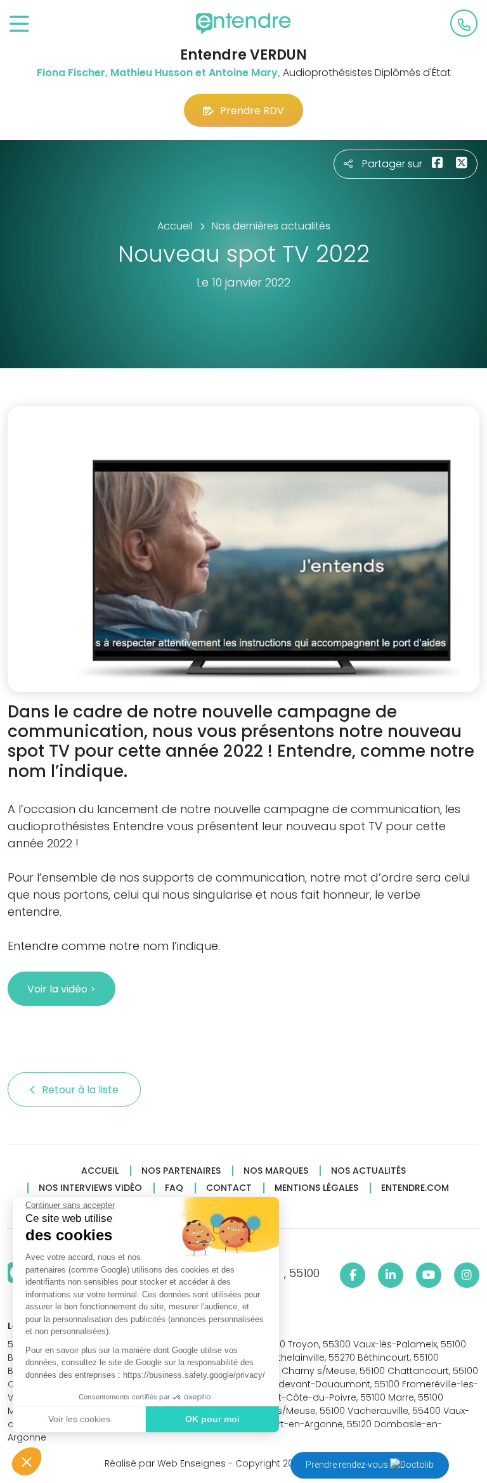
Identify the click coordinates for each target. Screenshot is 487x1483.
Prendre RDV (252, 110)
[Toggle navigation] (19, 24)
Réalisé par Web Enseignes (165, 1463)
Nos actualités (368, 1170)
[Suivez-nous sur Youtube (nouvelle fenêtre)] (428, 1275)
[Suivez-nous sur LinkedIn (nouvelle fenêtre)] (390, 1275)
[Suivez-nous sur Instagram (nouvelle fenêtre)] (466, 1275)
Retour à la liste (81, 1089)
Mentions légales (316, 1188)
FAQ (174, 1188)
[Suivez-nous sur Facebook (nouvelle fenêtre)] (352, 1275)
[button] (26, 1461)
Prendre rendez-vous (348, 1465)
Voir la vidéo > (61, 989)
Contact (229, 1188)
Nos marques (276, 1170)
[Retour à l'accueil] (243, 23)
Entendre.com (415, 1188)
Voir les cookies (79, 1419)
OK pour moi (212, 1419)
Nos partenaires (181, 1170)
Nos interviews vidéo (90, 1188)
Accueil (100, 1170)
